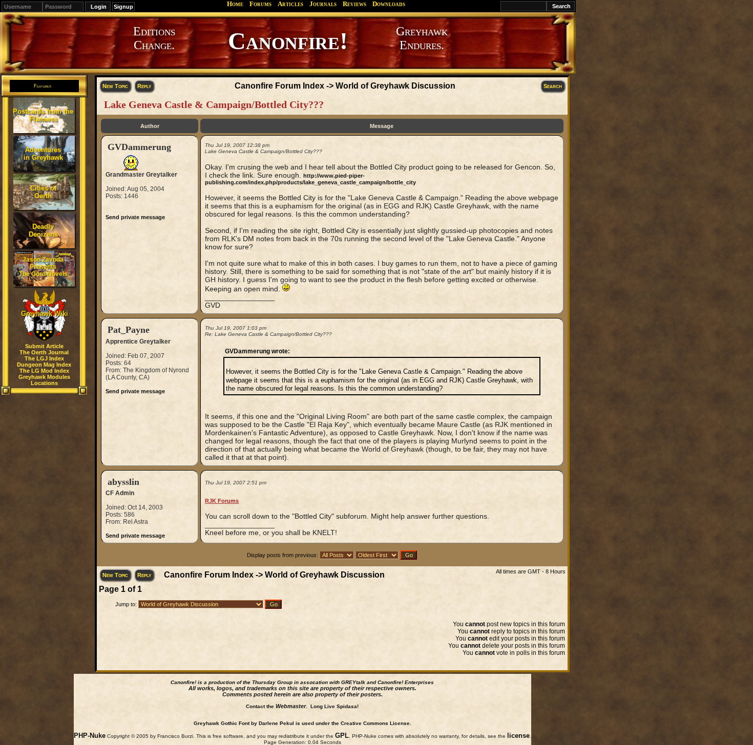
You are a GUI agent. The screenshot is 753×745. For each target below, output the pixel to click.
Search (552, 86)
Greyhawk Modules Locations (44, 380)
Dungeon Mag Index (44, 364)
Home (235, 4)
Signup (123, 7)
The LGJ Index (44, 358)
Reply (144, 86)
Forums (260, 4)
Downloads (388, 4)
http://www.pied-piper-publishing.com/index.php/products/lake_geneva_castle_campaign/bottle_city (310, 179)
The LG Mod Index (44, 371)
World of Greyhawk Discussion (395, 85)
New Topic (115, 86)
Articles (290, 4)
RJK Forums (222, 501)
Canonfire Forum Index (279, 85)
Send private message (135, 217)
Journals (323, 4)
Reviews (354, 4)
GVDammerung (139, 147)
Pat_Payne (129, 330)
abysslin (123, 482)
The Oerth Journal (44, 352)
